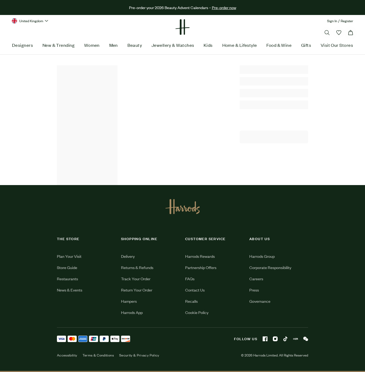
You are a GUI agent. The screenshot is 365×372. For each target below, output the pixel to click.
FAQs (190, 278)
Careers (256, 278)
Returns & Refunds (137, 267)
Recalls (191, 301)
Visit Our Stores (337, 45)
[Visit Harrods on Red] (295, 338)
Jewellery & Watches (173, 45)
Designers (22, 45)
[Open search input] (327, 33)
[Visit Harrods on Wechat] (305, 338)
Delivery (128, 256)
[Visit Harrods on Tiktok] (285, 338)
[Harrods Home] (182, 27)
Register (347, 20)
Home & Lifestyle (239, 45)
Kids (208, 45)
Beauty (134, 45)
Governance (259, 301)
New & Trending (58, 45)
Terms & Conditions (98, 355)
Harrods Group (262, 256)
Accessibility (67, 355)
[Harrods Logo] (182, 206)
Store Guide (67, 267)
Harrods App (132, 312)
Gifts (306, 45)
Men (113, 45)
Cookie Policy (196, 312)
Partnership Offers (200, 267)
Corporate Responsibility (270, 267)
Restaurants (67, 278)
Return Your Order (136, 290)
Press (254, 290)
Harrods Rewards (200, 256)
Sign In (332, 20)
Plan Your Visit (69, 256)
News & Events (69, 290)
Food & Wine (279, 45)
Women (92, 45)
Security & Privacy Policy (139, 355)
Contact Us (195, 290)
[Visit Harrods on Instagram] (275, 338)
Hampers (129, 301)
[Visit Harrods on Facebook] (265, 338)
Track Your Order (135, 278)
